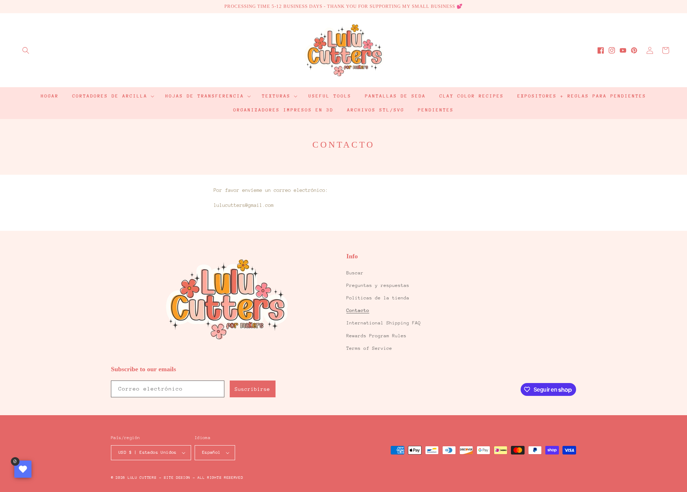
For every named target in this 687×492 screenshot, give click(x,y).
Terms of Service (369, 348)
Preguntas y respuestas (377, 285)
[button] (26, 50)
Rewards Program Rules (376, 335)
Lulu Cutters (142, 478)
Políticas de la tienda (377, 297)
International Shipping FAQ (383, 322)
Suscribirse (252, 389)
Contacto (357, 310)
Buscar (355, 272)
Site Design (177, 478)
